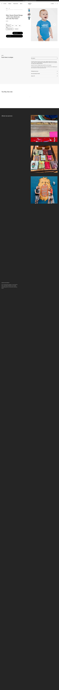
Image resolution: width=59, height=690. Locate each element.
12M (17, 26)
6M (13, 26)
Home (7, 8)
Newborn (9, 26)
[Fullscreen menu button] (1, 3)
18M (20, 26)
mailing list (26, 0)
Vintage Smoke (10, 29)
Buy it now (9, 36)
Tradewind (17, 29)
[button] (52, 4)
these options (40, 62)
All (9, 8)
